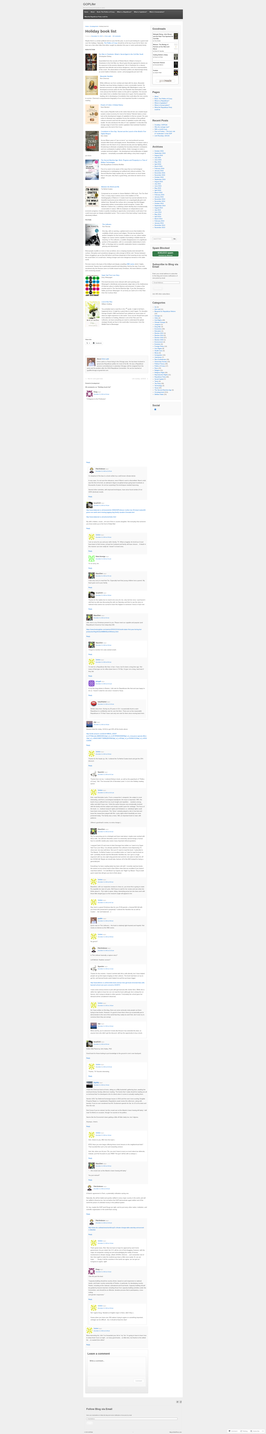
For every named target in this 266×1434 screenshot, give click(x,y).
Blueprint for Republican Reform (165, 311)
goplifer (100, 918)
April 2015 (158, 190)
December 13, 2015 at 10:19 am (104, 1067)
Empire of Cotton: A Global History (112, 105)
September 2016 (160, 153)
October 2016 (159, 151)
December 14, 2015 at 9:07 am (105, 902)
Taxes (156, 381)
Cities (156, 318)
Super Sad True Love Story (110, 275)
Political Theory (160, 364)
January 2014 (159, 223)
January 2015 (159, 197)
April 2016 (158, 164)
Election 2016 (159, 337)
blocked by (167, 253)
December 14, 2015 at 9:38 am (105, 936)
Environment (159, 342)
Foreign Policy (159, 346)
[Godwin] (176, 75)
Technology (158, 385)
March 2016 (158, 166)
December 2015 (160, 173)
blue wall (157, 309)
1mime (98, 535)
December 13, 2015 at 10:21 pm (106, 792)
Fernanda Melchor (159, 64)
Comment (138, 1381)
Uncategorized (94, 26)
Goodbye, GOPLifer (161, 125)
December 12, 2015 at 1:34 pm (101, 1085)
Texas (156, 388)
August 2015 (159, 181)
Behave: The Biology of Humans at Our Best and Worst (161, 47)
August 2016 (159, 155)
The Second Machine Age (163, 390)
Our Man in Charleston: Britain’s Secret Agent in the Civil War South (121, 54)
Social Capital (159, 379)
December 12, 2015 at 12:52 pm (102, 1188)
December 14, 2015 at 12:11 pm (104, 683)
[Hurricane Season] (176, 67)
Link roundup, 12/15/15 (139, 378)
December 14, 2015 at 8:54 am (103, 662)
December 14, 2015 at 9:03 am (105, 882)
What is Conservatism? (157, 12)
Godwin (155, 70)
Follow (89, 1423)
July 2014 (158, 210)
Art (155, 307)
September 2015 (160, 179)
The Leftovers (106, 224)
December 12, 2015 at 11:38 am (102, 1330)
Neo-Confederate (160, 359)
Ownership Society (161, 361)
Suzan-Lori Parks (159, 57)
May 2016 (158, 162)
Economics (158, 329)
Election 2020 (159, 340)
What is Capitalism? (140, 12)
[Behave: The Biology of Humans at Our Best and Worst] (176, 49)
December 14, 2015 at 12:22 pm (106, 950)
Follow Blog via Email (99, 1409)
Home (86, 12)
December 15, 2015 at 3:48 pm (103, 595)
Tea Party (158, 383)
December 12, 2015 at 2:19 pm (103, 1271)
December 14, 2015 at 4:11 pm (103, 558)
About (92, 12)
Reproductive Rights (161, 375)
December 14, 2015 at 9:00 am (105, 921)
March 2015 (158, 192)
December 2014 (160, 199)
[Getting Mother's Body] (176, 59)
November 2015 (160, 175)
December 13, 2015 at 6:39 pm (103, 754)
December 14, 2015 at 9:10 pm (101, 394)
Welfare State (159, 394)
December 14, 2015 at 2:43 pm (101, 505)
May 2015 (158, 188)
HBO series (130, 264)
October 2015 (159, 177)
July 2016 (158, 157)
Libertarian (158, 357)
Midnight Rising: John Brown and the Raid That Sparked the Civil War (163, 36)
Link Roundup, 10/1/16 (162, 136)
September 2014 (160, 205)
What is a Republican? (124, 12)
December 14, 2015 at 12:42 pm (106, 704)
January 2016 (159, 170)
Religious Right (159, 372)
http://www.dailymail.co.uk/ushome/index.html (101, 517)
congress (158, 324)
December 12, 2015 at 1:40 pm (103, 1135)
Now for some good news (95, 378)
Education (158, 331)
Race (156, 368)
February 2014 (159, 221)
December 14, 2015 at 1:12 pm (105, 968)
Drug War (158, 326)
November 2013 (160, 227)
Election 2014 (159, 335)
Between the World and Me (110, 187)
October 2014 (159, 203)
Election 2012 (159, 333)
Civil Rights (158, 320)
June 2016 (158, 160)
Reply (88, 462)
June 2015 (158, 186)
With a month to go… (161, 129)
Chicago (157, 316)
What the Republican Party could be (96, 16)
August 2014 (159, 208)
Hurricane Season (159, 62)
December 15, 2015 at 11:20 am (104, 471)
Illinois (157, 353)
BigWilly (96, 1082)
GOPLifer (89, 4)
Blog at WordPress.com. (176, 1432)
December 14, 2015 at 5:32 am (101, 617)
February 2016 (159, 168)
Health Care (158, 351)
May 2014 (158, 214)
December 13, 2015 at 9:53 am (101, 1044)
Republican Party (160, 377)
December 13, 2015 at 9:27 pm (105, 774)
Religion (157, 370)
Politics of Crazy (160, 366)
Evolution (158, 344)
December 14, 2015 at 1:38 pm (105, 1005)
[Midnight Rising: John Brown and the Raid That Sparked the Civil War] (176, 39)
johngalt (98, 681)
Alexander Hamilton (106, 76)
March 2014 (158, 219)
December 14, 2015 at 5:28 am (103, 1166)
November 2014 (160, 201)
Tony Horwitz (158, 40)
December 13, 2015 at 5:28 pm (101, 724)
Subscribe (158, 288)
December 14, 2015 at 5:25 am (105, 831)
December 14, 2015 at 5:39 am (103, 645)
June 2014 (158, 212)
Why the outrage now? (162, 127)
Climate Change (160, 322)
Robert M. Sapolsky (159, 51)
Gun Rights (158, 348)
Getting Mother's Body (160, 55)
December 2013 (160, 225)
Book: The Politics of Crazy (106, 12)
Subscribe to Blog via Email (165, 265)
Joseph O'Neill (158, 72)
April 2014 (158, 216)
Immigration (158, 355)
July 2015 (158, 184)
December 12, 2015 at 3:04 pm (105, 1308)
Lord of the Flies (107, 302)
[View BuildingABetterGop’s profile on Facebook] (155, 409)
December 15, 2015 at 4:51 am (103, 576)
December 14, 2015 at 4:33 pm (105, 1026)
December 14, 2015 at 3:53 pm (103, 537)
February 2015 (159, 195)
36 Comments (117, 36)
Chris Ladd (108, 36)
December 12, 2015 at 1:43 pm (105, 1243)
